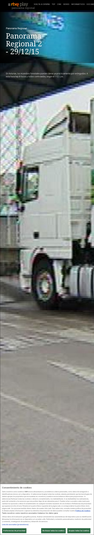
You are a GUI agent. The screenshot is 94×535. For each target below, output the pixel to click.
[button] (8, 4)
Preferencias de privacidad (14, 531)
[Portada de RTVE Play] (20, 4)
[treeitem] (42, 4)
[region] (47, 509)
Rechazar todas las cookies (53, 531)
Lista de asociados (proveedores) (15, 524)
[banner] (22, 4)
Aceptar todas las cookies (79, 531)
